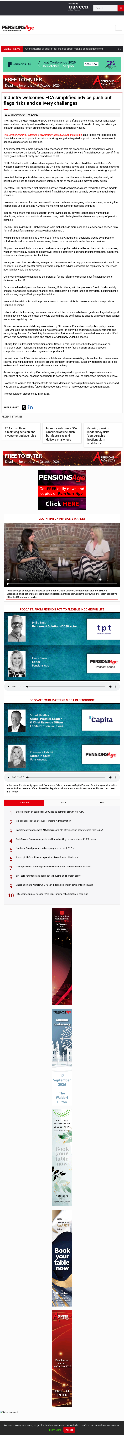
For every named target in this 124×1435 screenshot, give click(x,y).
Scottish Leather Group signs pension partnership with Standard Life (63, 51)
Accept (69, 1430)
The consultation (43, 134)
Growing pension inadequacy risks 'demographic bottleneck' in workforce (98, 436)
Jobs (101, 802)
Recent (63, 802)
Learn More (55, 1430)
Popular (24, 802)
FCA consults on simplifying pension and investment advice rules (20, 432)
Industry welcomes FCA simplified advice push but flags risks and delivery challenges (61, 434)
